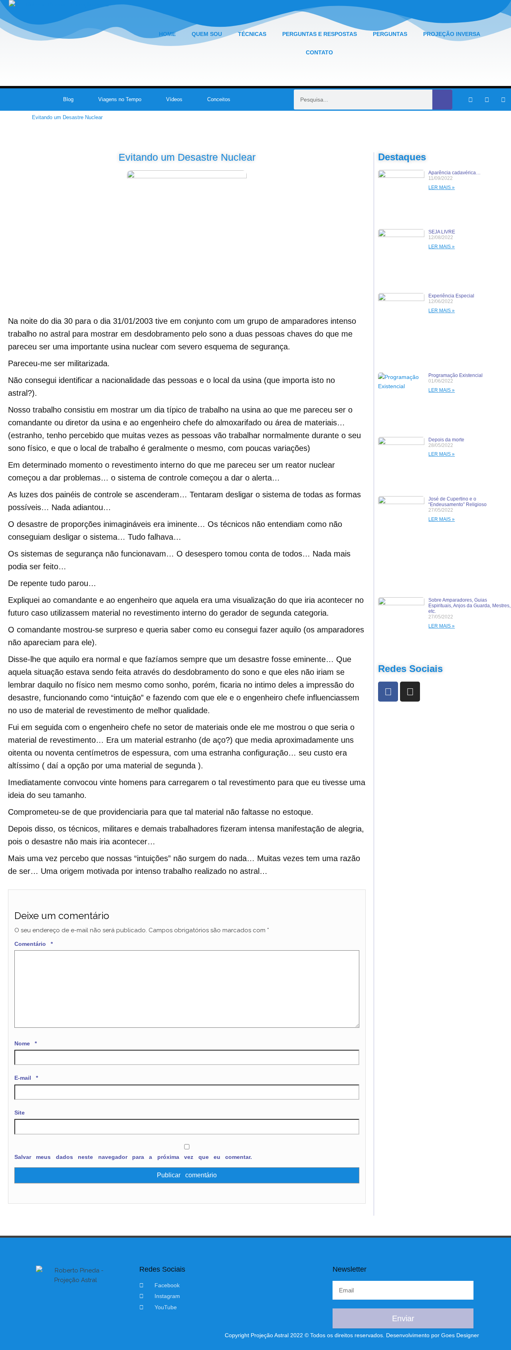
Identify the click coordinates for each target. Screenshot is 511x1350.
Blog (68, 99)
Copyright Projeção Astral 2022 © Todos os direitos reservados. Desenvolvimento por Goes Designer (352, 1335)
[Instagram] (487, 100)
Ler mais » (441, 187)
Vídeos (174, 99)
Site (19, 1112)
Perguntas (390, 34)
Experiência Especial (451, 296)
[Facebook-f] (470, 100)
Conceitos (218, 99)
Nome (25, 1043)
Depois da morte (446, 440)
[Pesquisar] (442, 100)
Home (167, 34)
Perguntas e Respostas (319, 34)
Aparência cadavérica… (454, 172)
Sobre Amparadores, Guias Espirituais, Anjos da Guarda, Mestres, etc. (469, 605)
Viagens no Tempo (119, 99)
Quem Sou (207, 34)
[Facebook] (388, 692)
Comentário (33, 944)
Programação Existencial (455, 375)
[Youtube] (503, 100)
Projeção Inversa (451, 34)
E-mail (26, 1078)
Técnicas (252, 34)
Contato (319, 52)
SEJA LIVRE (441, 232)
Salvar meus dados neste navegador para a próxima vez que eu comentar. (133, 1157)
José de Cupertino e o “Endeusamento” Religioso (457, 501)
